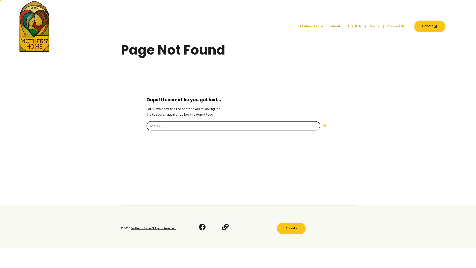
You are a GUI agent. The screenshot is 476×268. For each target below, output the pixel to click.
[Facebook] (202, 227)
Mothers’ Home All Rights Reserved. (153, 228)
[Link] (225, 227)
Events (374, 26)
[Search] (324, 125)
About (335, 26)
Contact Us (396, 26)
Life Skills (355, 26)
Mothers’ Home (311, 26)
